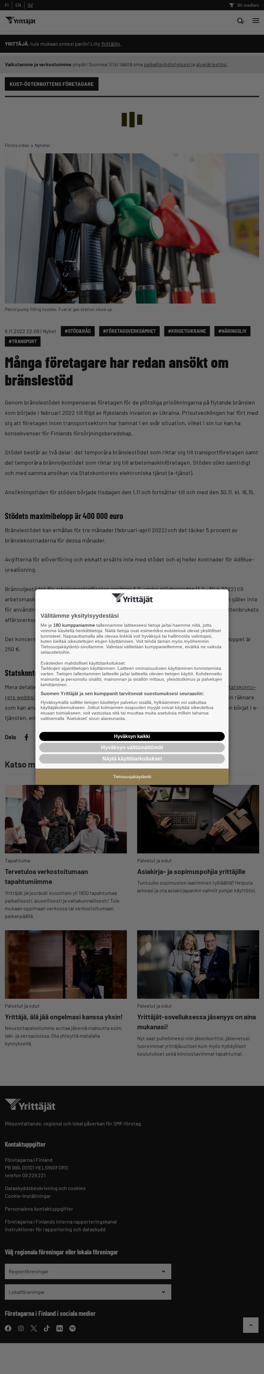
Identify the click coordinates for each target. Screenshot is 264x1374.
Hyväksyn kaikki (132, 736)
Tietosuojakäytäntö (132, 776)
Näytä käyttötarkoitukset (132, 758)
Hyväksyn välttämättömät (132, 747)
